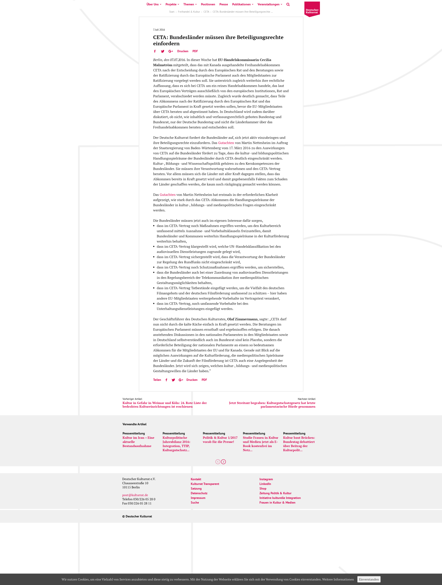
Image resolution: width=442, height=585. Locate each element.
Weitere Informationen (338, 579)
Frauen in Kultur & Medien (277, 502)
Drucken (182, 51)
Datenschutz (199, 493)
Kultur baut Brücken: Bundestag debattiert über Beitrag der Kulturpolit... (299, 443)
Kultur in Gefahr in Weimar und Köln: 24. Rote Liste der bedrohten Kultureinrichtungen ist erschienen (165, 404)
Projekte (171, 4)
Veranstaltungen (269, 4)
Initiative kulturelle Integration (280, 498)
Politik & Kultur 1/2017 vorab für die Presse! (220, 439)
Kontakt (196, 479)
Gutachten (226, 142)
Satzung (196, 488)
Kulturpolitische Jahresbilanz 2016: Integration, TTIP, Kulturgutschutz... (176, 443)
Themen (188, 4)
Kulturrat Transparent (205, 484)
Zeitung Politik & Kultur (275, 493)
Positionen (208, 4)
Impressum (198, 498)
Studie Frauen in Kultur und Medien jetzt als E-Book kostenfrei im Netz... (260, 443)
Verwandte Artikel (134, 424)
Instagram (266, 479)
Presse (223, 4)
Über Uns (153, 4)
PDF (195, 51)
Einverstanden (369, 579)
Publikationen (241, 4)
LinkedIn (265, 484)
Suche (195, 502)
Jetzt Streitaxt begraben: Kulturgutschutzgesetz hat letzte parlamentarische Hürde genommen (272, 404)
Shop (263, 488)
